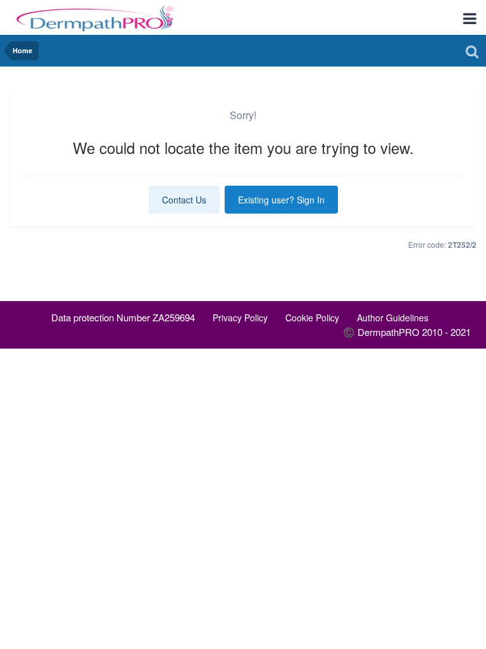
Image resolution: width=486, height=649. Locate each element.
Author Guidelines (392, 317)
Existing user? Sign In (281, 199)
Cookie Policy (312, 317)
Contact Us (184, 199)
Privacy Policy (240, 317)
